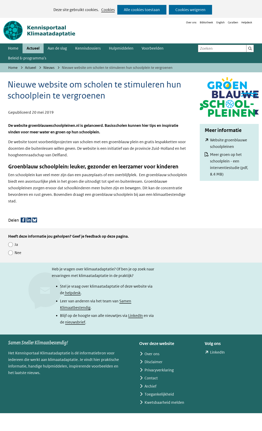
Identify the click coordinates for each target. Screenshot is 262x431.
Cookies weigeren (190, 9)
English (220, 22)
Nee (18, 252)
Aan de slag (57, 48)
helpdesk (72, 292)
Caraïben (233, 22)
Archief (150, 386)
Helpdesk (246, 22)
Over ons (191, 22)
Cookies (108, 9)
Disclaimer (154, 362)
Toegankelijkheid (159, 394)
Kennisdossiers (88, 48)
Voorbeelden (153, 48)
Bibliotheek (206, 22)
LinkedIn (135, 315)
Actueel (33, 48)
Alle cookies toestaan (142, 9)
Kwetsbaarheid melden (164, 402)
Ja (16, 244)
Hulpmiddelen (121, 48)
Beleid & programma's (27, 58)
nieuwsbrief (75, 322)
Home (13, 48)
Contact (151, 378)
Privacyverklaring (159, 370)
